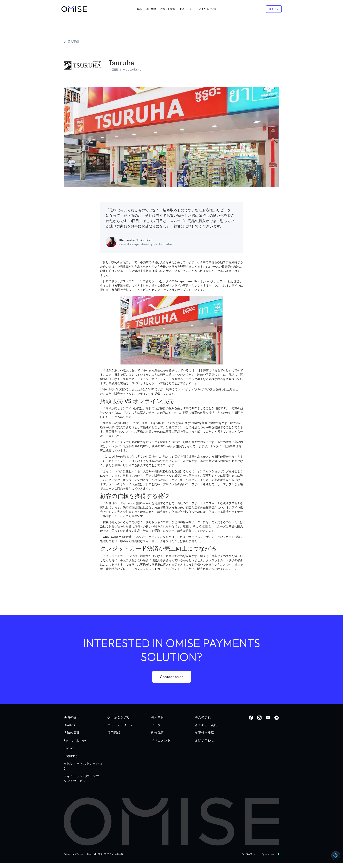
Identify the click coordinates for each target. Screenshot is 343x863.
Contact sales (171, 676)
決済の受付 (72, 717)
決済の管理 (72, 732)
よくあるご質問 (206, 725)
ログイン (274, 9)
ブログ (156, 725)
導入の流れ (203, 717)
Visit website (132, 69)
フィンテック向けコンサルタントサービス (83, 778)
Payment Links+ (75, 740)
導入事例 (157, 717)
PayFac (68, 748)
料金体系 (157, 732)
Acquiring (70, 755)
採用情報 (113, 732)
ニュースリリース (120, 725)
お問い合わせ (204, 740)
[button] (139, 9)
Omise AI (70, 725)
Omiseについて (118, 717)
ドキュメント (160, 740)
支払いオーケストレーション (83, 765)
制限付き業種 (204, 732)
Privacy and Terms (73, 854)
